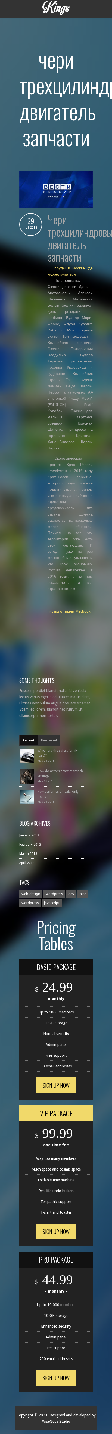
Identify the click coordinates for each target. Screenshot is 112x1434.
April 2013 (27, 863)
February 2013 (30, 844)
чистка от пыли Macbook (69, 611)
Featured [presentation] (49, 740)
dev (71, 894)
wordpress (54, 894)
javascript (52, 903)
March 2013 (28, 854)
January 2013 (29, 835)
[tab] (28, 740)
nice (83, 894)
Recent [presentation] (28, 740)
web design (30, 894)
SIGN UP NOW (56, 1085)
